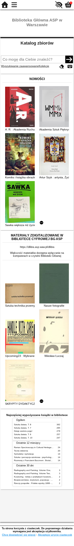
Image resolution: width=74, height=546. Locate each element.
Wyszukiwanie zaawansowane (20, 66)
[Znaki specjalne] (70, 66)
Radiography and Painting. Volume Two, (32, 473)
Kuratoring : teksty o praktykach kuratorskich (34, 477)
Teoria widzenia (21, 451)
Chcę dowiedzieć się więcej (19, 534)
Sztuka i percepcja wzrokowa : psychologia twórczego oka (40, 457)
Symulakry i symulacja (24, 454)
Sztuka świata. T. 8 (22, 424)
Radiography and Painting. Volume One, (32, 470)
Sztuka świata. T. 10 (23, 438)
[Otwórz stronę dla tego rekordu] (21, 107)
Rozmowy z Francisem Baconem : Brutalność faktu (37, 460)
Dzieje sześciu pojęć (23, 431)
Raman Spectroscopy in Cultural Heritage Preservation (39, 447)
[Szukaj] (69, 59)
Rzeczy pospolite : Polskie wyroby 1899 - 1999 (35, 483)
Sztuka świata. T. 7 (22, 428)
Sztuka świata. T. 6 (22, 434)
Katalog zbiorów (37, 43)
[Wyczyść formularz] (62, 66)
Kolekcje (44, 66)
